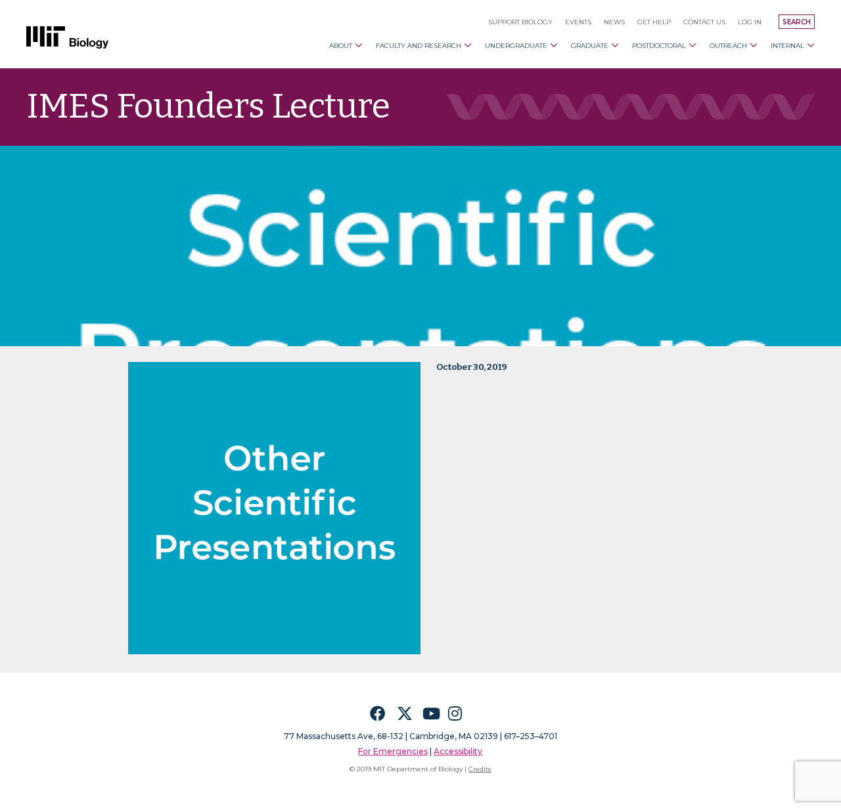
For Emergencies (393, 751)
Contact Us (704, 22)
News (614, 22)
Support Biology (520, 22)
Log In (749, 22)
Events (578, 22)
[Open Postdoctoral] (692, 45)
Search (797, 22)
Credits (479, 769)
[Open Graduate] (615, 45)
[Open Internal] (811, 45)
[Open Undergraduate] (554, 45)
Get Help (654, 22)
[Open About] (359, 45)
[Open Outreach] (754, 45)
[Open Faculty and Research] (468, 45)
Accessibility (458, 751)
